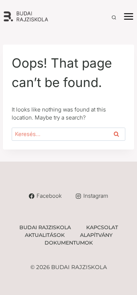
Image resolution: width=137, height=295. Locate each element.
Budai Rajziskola (45, 227)
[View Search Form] (114, 17)
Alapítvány (96, 235)
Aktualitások (45, 235)
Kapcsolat (102, 227)
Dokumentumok (69, 242)
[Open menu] (128, 16)
